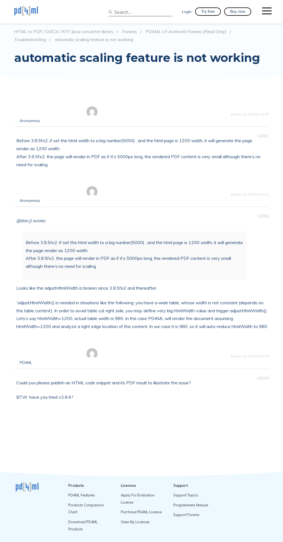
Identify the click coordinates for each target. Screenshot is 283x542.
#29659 (263, 378)
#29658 (263, 216)
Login (187, 11)
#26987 (263, 136)
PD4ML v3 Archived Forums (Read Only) (186, 31)
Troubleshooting (30, 39)
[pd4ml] (32, 11)
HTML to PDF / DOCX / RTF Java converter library (64, 31)
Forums (129, 31)
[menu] (267, 11)
